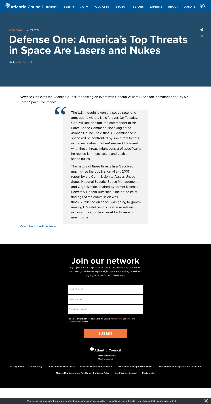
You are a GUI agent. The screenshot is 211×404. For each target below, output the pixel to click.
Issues (120, 7)
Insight (52, 7)
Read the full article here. (38, 226)
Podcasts (101, 7)
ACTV (84, 7)
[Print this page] (201, 29)
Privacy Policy (116, 319)
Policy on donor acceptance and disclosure (180, 366)
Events (69, 7)
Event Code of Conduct (125, 372)
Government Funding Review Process (135, 366)
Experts (156, 7)
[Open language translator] (201, 6)
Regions (137, 7)
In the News (15, 30)
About (173, 7)
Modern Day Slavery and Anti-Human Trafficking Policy (82, 372)
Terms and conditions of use (61, 366)
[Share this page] (201, 36)
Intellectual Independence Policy (96, 366)
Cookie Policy (35, 366)
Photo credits (148, 372)
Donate (190, 7)
